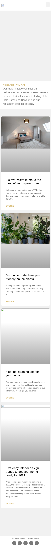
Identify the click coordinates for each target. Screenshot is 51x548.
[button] (48, 4)
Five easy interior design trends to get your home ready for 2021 (22, 471)
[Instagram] (25, 543)
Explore (10, 206)
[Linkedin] (37, 543)
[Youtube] (31, 543)
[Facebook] (14, 543)
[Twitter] (20, 543)
